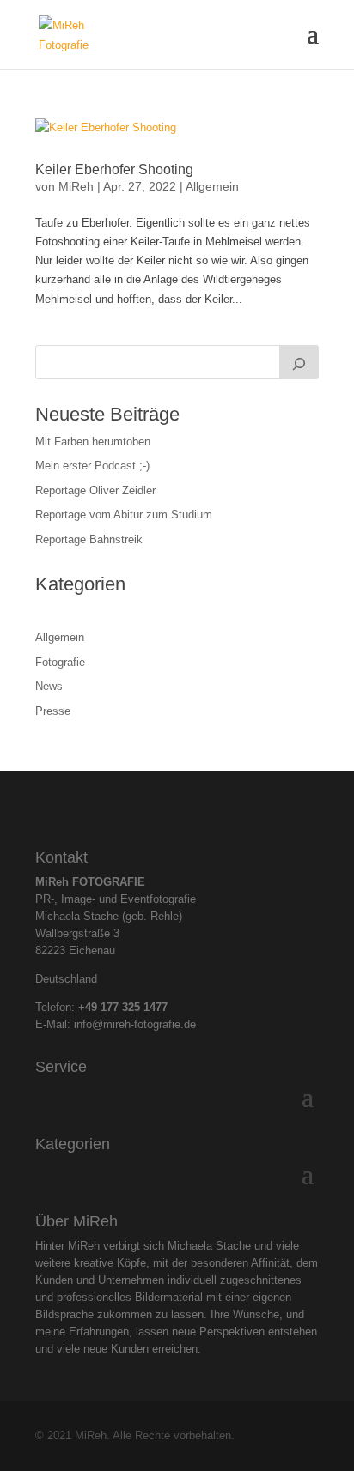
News (49, 686)
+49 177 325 (110, 1007)
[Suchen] (299, 362)
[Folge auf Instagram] (162, 806)
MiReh (76, 186)
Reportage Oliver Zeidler (95, 490)
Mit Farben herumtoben (92, 441)
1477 (155, 1007)
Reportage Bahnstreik (89, 539)
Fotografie (60, 662)
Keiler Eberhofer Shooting (114, 169)
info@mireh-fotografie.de (135, 1024)
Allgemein (212, 186)
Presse (52, 711)
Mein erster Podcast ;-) (92, 465)
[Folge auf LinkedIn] (191, 806)
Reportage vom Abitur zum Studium (123, 514)
